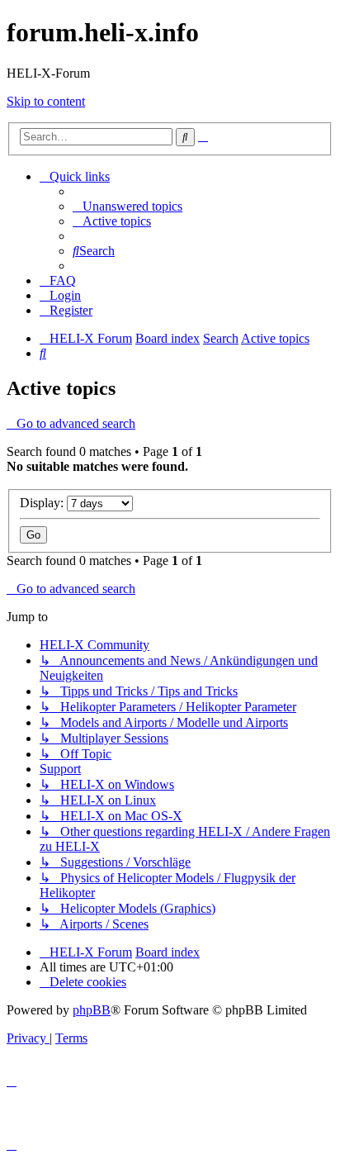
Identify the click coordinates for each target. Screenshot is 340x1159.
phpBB (92, 1010)
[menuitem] (127, 206)
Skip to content (46, 101)
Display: (43, 503)
